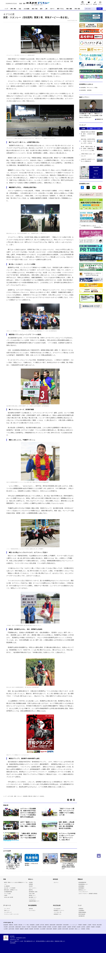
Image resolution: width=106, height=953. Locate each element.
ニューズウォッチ (8, 912)
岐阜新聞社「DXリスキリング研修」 (89, 87)
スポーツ (52, 8)
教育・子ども (60, 8)
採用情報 (31, 884)
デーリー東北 (26, 924)
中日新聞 (28, 926)
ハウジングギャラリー (83, 891)
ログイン (100, 4)
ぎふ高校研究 (7, 886)
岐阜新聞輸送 (81, 886)
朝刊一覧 (83, 4)
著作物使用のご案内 (33, 891)
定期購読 (96, 170)
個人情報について (32, 897)
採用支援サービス (57, 914)
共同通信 (88, 928)
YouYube (99, 187)
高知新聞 (31, 928)
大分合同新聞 (42, 928)
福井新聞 (64, 926)
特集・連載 (69, 8)
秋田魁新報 (32, 924)
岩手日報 (42, 924)
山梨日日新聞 (11, 926)
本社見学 (31, 886)
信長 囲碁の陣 (81, 916)
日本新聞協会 (81, 910)
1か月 (98, 128)
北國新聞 (59, 926)
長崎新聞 (55, 928)
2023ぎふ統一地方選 (8, 897)
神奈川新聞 (99, 924)
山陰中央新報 (11, 928)
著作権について (32, 895)
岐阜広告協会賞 (82, 914)
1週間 (91, 128)
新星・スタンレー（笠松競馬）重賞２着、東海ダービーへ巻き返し (29, 796)
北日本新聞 (54, 926)
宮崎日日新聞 (49, 928)
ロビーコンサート (32, 888)
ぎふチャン (56, 882)
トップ (6, 8)
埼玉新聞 (6, 926)
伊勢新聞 (40, 926)
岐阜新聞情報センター (83, 884)
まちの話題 (26, 8)
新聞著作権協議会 (82, 912)
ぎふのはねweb (57, 908)
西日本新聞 (36, 928)
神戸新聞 (74, 926)
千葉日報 (94, 924)
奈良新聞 (78, 926)
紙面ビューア (89, 4)
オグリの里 (9, 14)
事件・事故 (13, 8)
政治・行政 (34, 8)
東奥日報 (20, 924)
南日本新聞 (71, 928)
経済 (41, 8)
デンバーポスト (32, 910)
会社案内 (31, 882)
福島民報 (47, 924)
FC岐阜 (5, 895)
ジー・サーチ (7, 908)
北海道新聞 (5, 924)
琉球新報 (83, 928)
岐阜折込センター (82, 889)
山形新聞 (37, 924)
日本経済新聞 (65, 924)
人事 (46, 8)
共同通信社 (81, 908)
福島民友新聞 (52, 924)
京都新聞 (69, 926)
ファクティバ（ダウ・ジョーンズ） (11, 914)
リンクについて (32, 899)
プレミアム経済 (7, 893)
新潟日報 (23, 926)
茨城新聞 (84, 924)
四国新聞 (17, 928)
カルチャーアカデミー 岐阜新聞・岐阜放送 (88, 893)
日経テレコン (7, 910)
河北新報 (15, 924)
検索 (100, 8)
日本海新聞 (98, 926)
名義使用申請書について (34, 901)
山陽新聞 (88, 926)
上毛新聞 (89, 924)
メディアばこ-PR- (58, 912)
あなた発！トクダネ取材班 (9, 888)
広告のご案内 (32, 893)
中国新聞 (93, 926)
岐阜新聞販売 (81, 888)
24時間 (83, 128)
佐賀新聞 (59, 928)
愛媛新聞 (22, 928)
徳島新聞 (26, 928)
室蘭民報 (11, 924)
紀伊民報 (83, 926)
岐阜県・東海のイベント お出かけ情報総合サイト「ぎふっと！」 (16, 883)
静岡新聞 (44, 926)
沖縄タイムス (77, 928)
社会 (20, 8)
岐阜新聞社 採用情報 (86, 90)
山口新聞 (6, 928)
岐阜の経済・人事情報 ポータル (10, 889)
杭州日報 (31, 908)
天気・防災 (77, 8)
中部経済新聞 (34, 926)
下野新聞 (80, 924)
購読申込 (31, 889)
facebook (82, 187)
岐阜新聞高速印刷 (82, 882)
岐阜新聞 (49, 926)
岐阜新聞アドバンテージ (59, 910)
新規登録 (95, 4)
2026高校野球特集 (8, 891)
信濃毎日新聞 (18, 926)
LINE (94, 187)
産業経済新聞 (59, 924)
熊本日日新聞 (65, 928)
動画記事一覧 (100, 119)
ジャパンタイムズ (73, 924)
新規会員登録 (96, 167)
